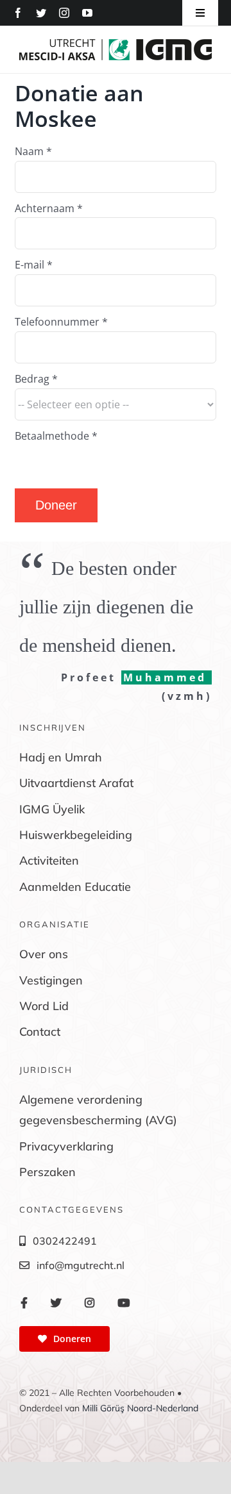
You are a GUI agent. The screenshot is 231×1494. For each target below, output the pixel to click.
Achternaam (49, 208)
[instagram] (64, 13)
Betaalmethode (56, 436)
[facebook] (18, 13)
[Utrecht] (115, 44)
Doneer (56, 505)
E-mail (34, 265)
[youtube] (87, 13)
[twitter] (41, 13)
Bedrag (36, 379)
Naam (33, 151)
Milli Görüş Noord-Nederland (140, 1408)
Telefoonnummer (61, 322)
